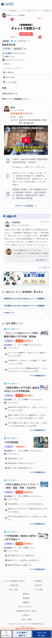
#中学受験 (7, 48)
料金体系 (38, 585)
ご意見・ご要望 (26, 619)
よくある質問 (38, 589)
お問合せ (26, 615)
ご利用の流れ (14, 585)
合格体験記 (38, 581)
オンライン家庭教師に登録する (14, 581)
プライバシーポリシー (26, 607)
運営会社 (26, 594)
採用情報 (26, 598)
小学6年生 (15, 222)
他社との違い (14, 589)
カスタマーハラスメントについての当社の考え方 (26, 624)
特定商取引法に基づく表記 (26, 611)
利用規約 (26, 602)
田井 (9, 15)
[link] (26, 352)
